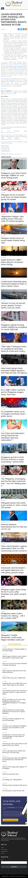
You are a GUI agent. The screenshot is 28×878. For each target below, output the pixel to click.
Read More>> (4, 88)
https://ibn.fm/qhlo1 (18, 70)
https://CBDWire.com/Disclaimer (13, 139)
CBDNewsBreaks (11, 101)
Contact (3, 853)
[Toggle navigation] (2, 8)
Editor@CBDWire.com (6, 151)
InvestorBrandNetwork (16, 154)
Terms (2, 847)
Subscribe (14, 866)
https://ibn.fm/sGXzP (6, 84)
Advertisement (4, 851)
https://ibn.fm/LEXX (11, 93)
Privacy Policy (4, 849)
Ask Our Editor (9, 143)
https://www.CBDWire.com (9, 132)
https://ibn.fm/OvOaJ (6, 76)
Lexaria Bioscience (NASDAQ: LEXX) (13, 64)
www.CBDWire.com (5, 148)
